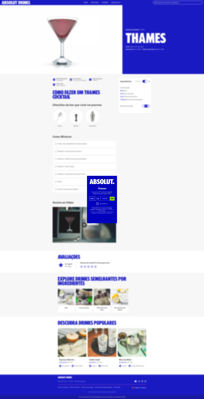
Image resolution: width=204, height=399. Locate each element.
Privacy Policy (98, 209)
